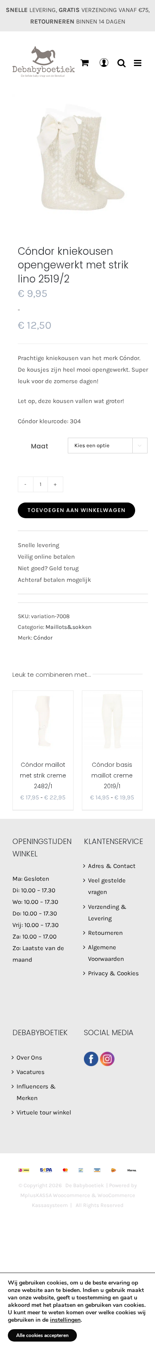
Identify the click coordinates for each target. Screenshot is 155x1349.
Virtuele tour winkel (44, 1112)
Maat (39, 446)
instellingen (65, 1320)
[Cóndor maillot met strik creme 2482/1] (43, 721)
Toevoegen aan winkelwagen (76, 510)
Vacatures (31, 1072)
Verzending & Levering (107, 912)
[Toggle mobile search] (121, 63)
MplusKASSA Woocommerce (55, 1195)
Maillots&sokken (68, 627)
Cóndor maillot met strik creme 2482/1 (43, 776)
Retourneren (105, 932)
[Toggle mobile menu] (138, 63)
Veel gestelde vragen (107, 886)
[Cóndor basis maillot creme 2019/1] (112, 721)
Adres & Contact (112, 866)
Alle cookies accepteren (42, 1335)
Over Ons (29, 1057)
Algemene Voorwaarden (106, 953)
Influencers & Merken (36, 1092)
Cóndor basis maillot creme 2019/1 (112, 776)
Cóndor (42, 637)
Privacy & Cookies (113, 973)
